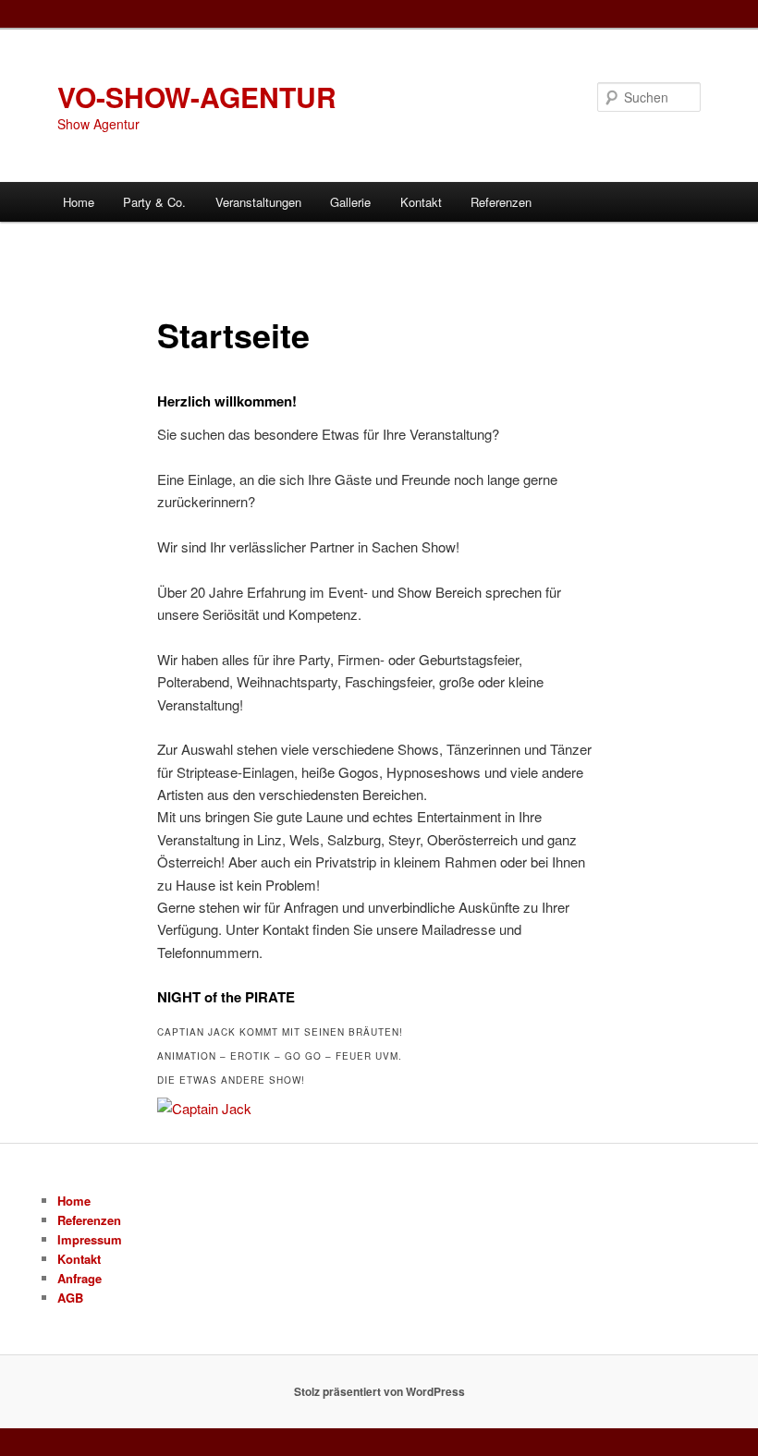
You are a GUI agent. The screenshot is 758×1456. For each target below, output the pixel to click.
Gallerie (350, 202)
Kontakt (421, 202)
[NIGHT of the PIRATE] (204, 1108)
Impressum (89, 1239)
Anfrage (79, 1278)
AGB (70, 1297)
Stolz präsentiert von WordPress (379, 1391)
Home (78, 202)
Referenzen (501, 202)
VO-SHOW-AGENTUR (196, 96)
